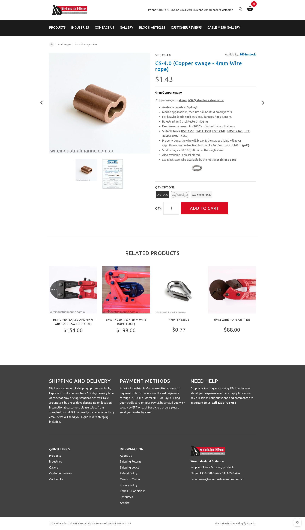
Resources (126, 497)
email (208, 9)
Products (55, 455)
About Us (126, 455)
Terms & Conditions (132, 491)
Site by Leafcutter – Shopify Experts (235, 523)
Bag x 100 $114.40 (201, 195)
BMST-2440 (234, 131)
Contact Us (56, 479)
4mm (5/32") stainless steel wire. (201, 100)
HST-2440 (218, 131)
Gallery (53, 467)
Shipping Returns (130, 461)
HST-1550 (187, 131)
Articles (125, 502)
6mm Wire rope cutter (232, 319)
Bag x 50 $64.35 (180, 195)
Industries (55, 461)
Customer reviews (60, 473)
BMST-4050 (179, 135)
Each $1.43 (162, 195)
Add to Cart (204, 208)
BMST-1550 (203, 131)
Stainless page (226, 159)
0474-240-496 (189, 9)
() (245, 145)
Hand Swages (64, 44)
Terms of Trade (130, 479)
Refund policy (128, 473)
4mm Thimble (179, 319)
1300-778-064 (166, 9)
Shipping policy (129, 467)
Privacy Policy (128, 485)
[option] (86, 170)
